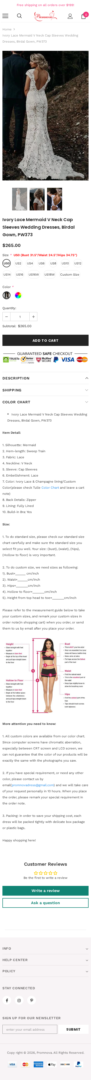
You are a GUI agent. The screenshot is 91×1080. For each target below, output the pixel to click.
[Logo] (45, 15)
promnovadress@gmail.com (33, 785)
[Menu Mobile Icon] (5, 16)
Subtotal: (9, 326)
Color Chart (16, 402)
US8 (53, 263)
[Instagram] (19, 1000)
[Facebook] (6, 1000)
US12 (78, 263)
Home (7, 29)
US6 (42, 263)
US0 (7, 263)
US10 (65, 263)
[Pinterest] (31, 1000)
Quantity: (9, 308)
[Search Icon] (19, 16)
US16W (34, 274)
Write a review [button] (46, 890)
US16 (19, 274)
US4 (30, 263)
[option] (45, 115)
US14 (7, 274)
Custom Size (69, 274)
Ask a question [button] (45, 902)
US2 (18, 263)
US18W (49, 274)
